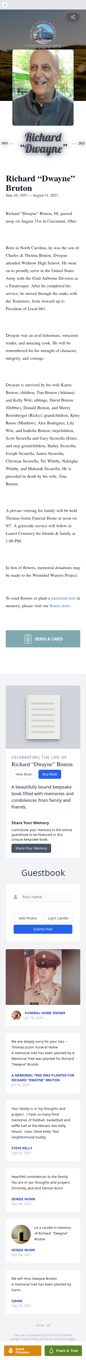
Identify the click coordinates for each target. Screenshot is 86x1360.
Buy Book (50, 774)
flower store (60, 605)
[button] (43, 977)
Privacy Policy (29, 1339)
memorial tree (63, 598)
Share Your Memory (31, 848)
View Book (24, 774)
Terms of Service (56, 1339)
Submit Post (43, 929)
